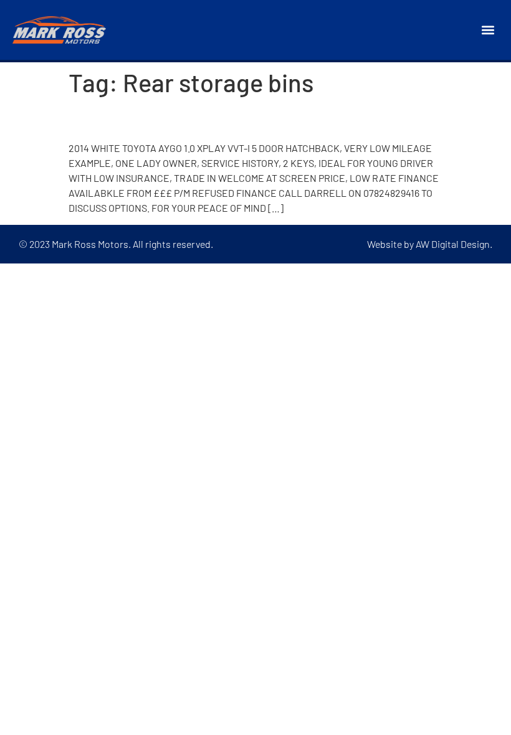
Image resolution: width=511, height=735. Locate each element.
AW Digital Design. (454, 244)
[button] (488, 30)
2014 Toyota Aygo (142, 119)
